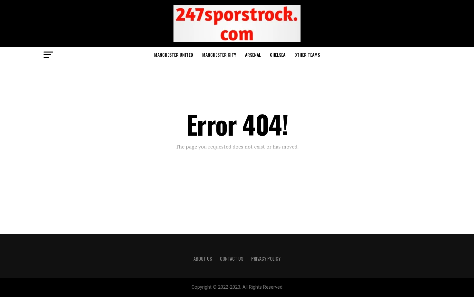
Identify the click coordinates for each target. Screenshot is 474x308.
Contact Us (231, 258)
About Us (202, 258)
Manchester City (219, 54)
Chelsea (277, 54)
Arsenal (253, 54)
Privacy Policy (266, 258)
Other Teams (307, 54)
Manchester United (173, 54)
